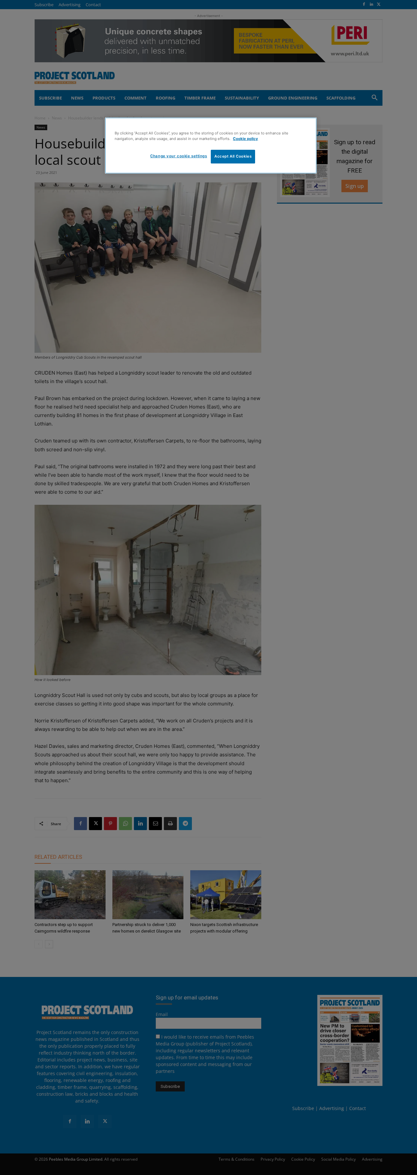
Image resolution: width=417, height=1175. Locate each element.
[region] (211, 145)
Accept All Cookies (233, 156)
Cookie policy (245, 138)
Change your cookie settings (178, 156)
